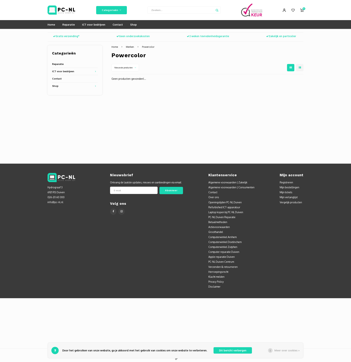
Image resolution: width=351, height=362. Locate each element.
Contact (118, 24)
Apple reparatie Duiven (221, 256)
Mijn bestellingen (289, 187)
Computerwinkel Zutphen (222, 246)
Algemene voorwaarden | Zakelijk (227, 182)
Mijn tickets (286, 192)
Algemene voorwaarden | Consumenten (231, 187)
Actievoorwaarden (219, 227)
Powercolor (148, 46)
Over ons (213, 197)
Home (51, 24)
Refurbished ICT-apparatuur (224, 207)
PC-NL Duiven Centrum (221, 261)
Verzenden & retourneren (223, 266)
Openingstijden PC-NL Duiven (225, 202)
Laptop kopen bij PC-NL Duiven (225, 212)
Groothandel (215, 231)
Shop (133, 24)
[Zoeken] (217, 10)
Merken (130, 46)
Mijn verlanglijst (289, 197)
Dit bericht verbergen (232, 350)
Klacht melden (216, 276)
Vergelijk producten (291, 202)
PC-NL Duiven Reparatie (221, 217)
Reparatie (68, 24)
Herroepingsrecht (218, 271)
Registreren (286, 182)
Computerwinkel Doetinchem (224, 242)
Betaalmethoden (217, 222)
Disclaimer (214, 286)
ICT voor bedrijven (93, 24)
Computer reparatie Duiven (223, 251)
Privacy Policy (216, 281)
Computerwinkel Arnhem (222, 237)
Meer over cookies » (287, 350)
